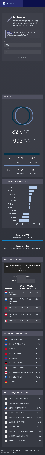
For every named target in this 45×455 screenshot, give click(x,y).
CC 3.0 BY (12, 453)
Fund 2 (6, 48)
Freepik (17, 450)
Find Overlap (22, 57)
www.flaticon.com (31, 450)
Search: (13, 281)
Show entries (22, 277)
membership (26, 268)
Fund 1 (6, 41)
